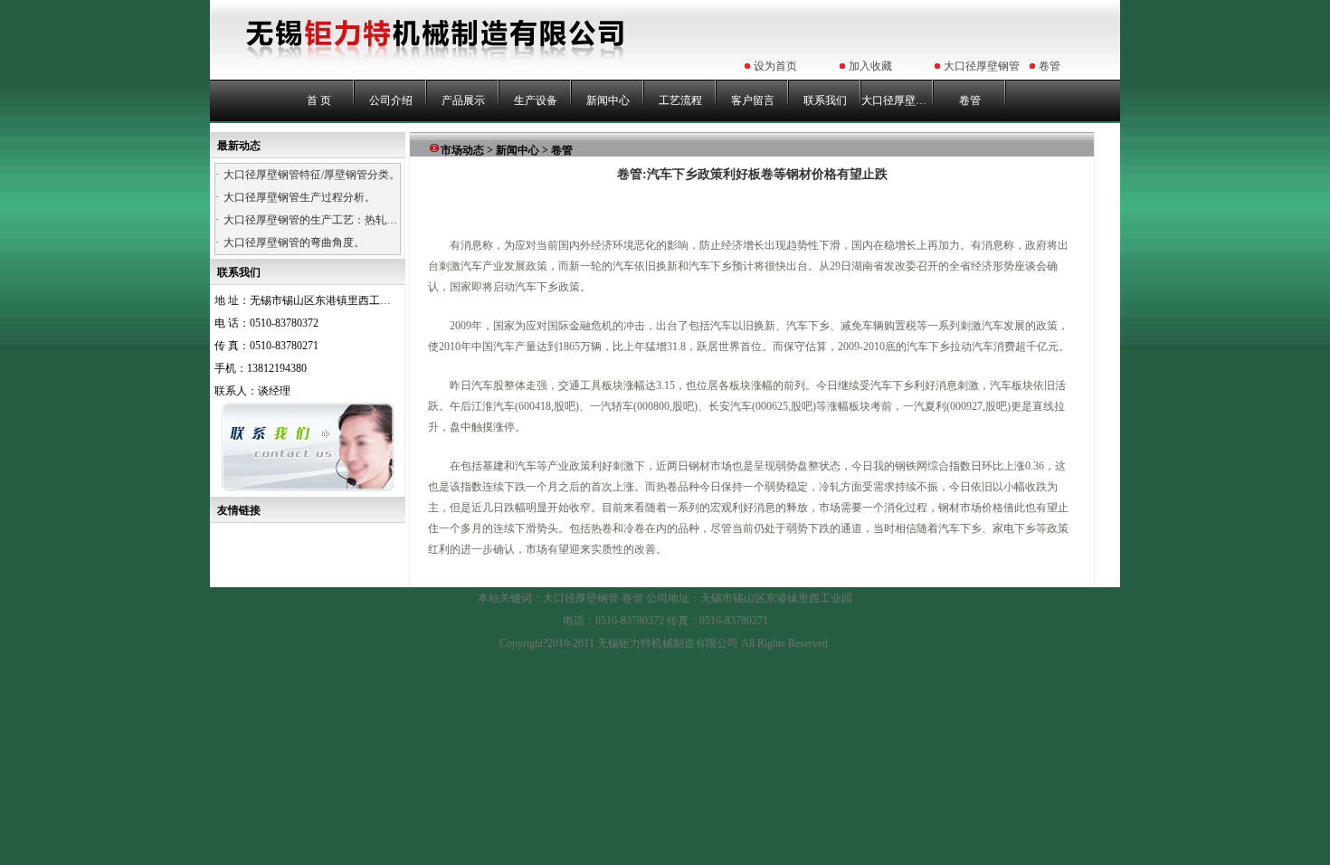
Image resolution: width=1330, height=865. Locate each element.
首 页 (319, 100)
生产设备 (535, 100)
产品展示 (463, 100)
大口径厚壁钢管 (982, 66)
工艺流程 (680, 100)
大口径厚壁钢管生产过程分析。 (299, 197)
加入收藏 (870, 66)
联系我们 (825, 100)
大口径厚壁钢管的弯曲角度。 (294, 242)
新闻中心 (608, 100)
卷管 (1049, 66)
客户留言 (752, 100)
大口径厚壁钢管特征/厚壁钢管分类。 (311, 174)
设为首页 (775, 66)
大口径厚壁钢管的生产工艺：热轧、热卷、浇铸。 (342, 220)
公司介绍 (391, 100)
